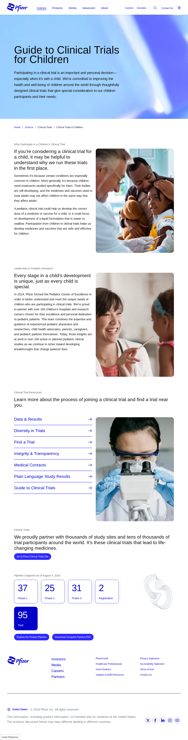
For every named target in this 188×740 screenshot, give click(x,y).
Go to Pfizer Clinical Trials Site (34, 556)
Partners (58, 677)
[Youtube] (177, 720)
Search (155, 8)
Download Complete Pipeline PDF (73, 637)
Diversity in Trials (29, 431)
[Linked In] (163, 720)
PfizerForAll (102, 658)
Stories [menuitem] (72, 8)
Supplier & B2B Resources (110, 675)
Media (56, 665)
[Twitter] (148, 720)
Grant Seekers (103, 669)
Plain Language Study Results (42, 476)
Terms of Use (147, 669)
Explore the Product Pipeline (32, 637)
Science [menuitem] (41, 8)
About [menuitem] (104, 8)
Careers (129, 8)
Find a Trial (24, 442)
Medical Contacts (30, 465)
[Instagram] (170, 720)
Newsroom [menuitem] (89, 8)
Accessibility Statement (152, 664)
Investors (141, 8)
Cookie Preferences (10, 737)
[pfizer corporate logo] (17, 7)
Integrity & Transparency (36, 454)
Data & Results (28, 419)
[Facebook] (155, 720)
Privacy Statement (149, 658)
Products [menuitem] (57, 8)
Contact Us (167, 8)
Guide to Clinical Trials (34, 488)
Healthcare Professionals (109, 664)
